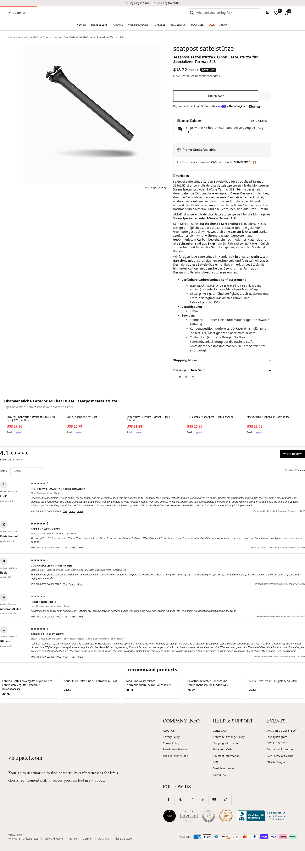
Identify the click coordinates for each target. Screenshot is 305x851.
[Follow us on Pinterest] (203, 799)
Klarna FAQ (220, 775)
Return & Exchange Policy (229, 737)
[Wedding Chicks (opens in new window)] (169, 816)
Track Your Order (223, 749)
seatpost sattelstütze (30, 37)
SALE (212, 24)
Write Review (292, 454)
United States (30, 838)
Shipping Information (226, 743)
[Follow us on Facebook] (168, 799)
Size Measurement (224, 768)
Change (262, 120)
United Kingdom (53, 838)
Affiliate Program (276, 762)
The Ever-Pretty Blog (175, 756)
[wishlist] (276, 12)
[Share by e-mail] (193, 377)
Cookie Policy (171, 743)
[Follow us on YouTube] (214, 799)
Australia (103, 838)
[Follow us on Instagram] (191, 799)
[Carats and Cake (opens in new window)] (189, 816)
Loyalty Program (276, 737)
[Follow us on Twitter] (180, 799)
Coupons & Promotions (281, 749)
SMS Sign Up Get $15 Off (281, 730)
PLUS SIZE (197, 24)
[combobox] (227, 12)
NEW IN (81, 24)
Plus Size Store (123, 838)
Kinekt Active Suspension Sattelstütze (268, 417)
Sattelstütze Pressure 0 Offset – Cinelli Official (149, 418)
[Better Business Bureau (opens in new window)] (263, 815)
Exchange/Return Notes (189, 370)
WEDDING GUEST (139, 24)
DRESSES (160, 24)
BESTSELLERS (99, 24)
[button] (265, 96)
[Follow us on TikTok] (225, 799)
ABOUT (224, 24)
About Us (168, 730)
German (87, 838)
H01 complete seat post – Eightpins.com (210, 417)
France (73, 838)
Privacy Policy (171, 737)
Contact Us (220, 730)
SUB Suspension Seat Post (82, 417)
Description (181, 176)
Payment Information (226, 756)
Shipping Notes (185, 360)
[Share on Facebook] (174, 377)
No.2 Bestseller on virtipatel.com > (197, 76)
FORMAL (117, 24)
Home (11, 37)
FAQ (215, 762)
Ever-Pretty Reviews (175, 749)
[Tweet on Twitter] (186, 377)
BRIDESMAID (178, 24)
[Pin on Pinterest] (180, 377)
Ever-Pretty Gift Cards (279, 756)
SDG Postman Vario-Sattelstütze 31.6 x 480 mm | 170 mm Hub (31, 418)
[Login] (267, 12)
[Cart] (286, 13)
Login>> (18, 432)
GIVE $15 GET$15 (276, 743)
